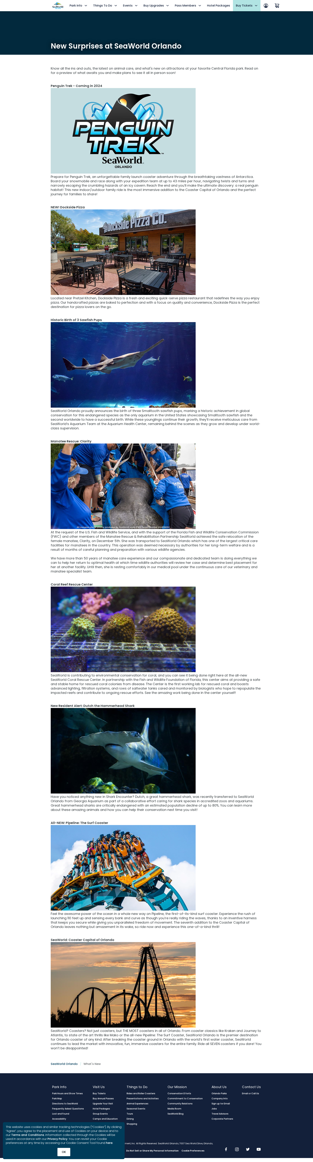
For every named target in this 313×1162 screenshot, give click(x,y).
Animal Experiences (137, 1103)
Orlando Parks (219, 1093)
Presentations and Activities (143, 1098)
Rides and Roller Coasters (141, 1093)
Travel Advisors (220, 1113)
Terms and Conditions (27, 1135)
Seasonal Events (136, 1108)
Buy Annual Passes (103, 1098)
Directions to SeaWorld (65, 1103)
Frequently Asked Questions (68, 1108)
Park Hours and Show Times (67, 1093)
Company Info (220, 1098)
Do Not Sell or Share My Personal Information (152, 1150)
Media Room (174, 1108)
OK (64, 1152)
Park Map (57, 1098)
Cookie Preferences (193, 1150)
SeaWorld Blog (175, 1113)
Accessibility (59, 1118)
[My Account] (265, 5)
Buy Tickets (99, 1093)
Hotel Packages (218, 5)
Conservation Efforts (179, 1093)
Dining (130, 1118)
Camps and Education (105, 1118)
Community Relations (180, 1103)
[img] (226, 1149)
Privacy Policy (57, 1139)
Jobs (214, 1108)
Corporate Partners (222, 1118)
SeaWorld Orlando (64, 1064)
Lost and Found (60, 1113)
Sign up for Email (221, 1103)
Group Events (100, 1113)
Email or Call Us (250, 1093)
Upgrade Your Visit (103, 1103)
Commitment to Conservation (185, 1098)
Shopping (132, 1124)
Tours (130, 1113)
